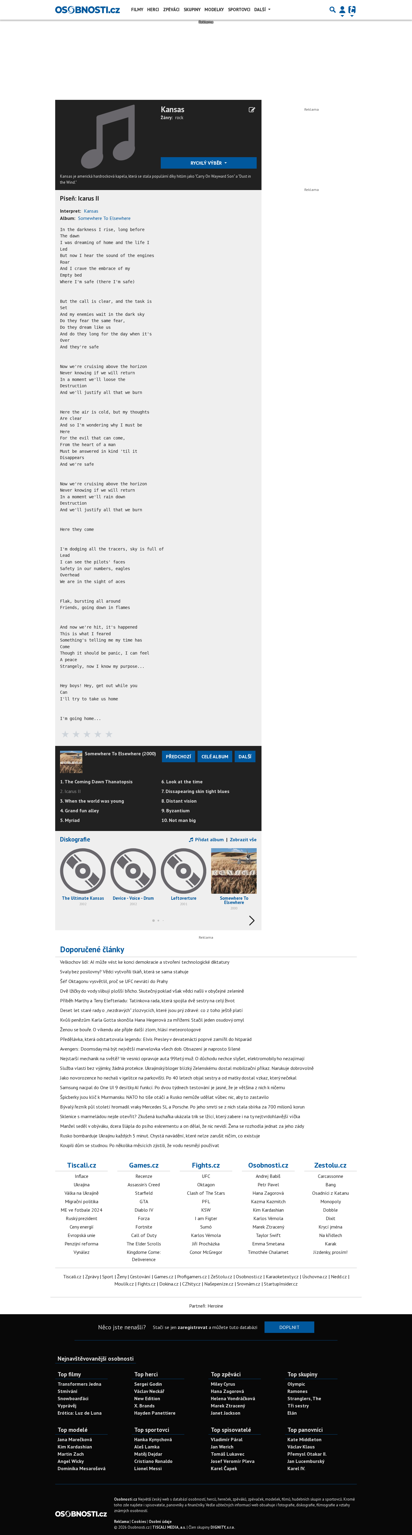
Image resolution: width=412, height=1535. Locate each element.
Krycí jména (330, 1227)
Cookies (139, 1521)
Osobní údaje (160, 1521)
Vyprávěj (67, 1406)
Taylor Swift (268, 1235)
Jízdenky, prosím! (330, 1252)
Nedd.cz (339, 1276)
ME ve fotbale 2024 (81, 1210)
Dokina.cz (169, 1284)
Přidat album (209, 839)
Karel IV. (296, 1468)
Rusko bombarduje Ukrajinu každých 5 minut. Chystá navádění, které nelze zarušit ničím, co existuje (160, 1136)
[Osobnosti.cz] (87, 9)
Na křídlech (330, 1235)
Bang (330, 1184)
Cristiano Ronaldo (153, 1461)
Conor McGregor (206, 1252)
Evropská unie (81, 1235)
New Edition (147, 1398)
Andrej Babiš (268, 1176)
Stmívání (68, 1391)
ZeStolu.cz (221, 1276)
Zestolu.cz (330, 1165)
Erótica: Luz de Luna (80, 1413)
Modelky (214, 9)
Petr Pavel (268, 1184)
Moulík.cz (124, 1284)
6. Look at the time (182, 782)
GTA (144, 1201)
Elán (292, 1413)
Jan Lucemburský (306, 1461)
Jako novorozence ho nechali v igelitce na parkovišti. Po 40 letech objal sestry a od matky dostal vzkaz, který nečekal (178, 1078)
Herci (153, 9)
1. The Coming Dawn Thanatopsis (96, 782)
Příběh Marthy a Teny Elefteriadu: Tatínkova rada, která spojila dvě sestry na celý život (147, 1000)
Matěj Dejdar (148, 1454)
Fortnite (143, 1227)
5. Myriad (70, 820)
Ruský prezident (81, 1218)
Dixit (330, 1218)
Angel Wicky (71, 1461)
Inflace (81, 1176)
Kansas (172, 109)
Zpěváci (171, 9)
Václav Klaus (301, 1447)
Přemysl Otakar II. (307, 1454)
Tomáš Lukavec (227, 1454)
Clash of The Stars (206, 1193)
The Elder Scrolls (143, 1244)
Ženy (121, 1276)
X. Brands (144, 1406)
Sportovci (239, 9)
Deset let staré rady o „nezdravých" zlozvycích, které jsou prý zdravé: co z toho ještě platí (151, 1010)
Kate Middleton (304, 1439)
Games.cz (144, 1165)
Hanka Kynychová (153, 1439)
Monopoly (330, 1201)
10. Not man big (178, 820)
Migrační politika (81, 1201)
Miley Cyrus (223, 1384)
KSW (206, 1210)
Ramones (297, 1391)
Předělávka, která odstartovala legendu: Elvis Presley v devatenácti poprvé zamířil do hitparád (156, 1039)
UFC (206, 1176)
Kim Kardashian (268, 1210)
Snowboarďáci (73, 1398)
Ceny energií (81, 1227)
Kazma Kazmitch (268, 1201)
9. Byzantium (175, 810)
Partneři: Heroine (206, 1306)
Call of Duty (144, 1235)
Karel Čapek (224, 1468)
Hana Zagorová (268, 1193)
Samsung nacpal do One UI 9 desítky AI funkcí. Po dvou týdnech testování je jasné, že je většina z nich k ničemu (172, 1087)
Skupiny (192, 9)
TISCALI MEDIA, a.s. (169, 1527)
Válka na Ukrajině (82, 1193)
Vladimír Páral (226, 1439)
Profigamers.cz (192, 1276)
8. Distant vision (179, 801)
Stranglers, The (304, 1398)
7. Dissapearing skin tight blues (195, 791)
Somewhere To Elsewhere (104, 218)
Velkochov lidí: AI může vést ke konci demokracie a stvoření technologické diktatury (144, 962)
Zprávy (92, 1276)
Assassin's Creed (144, 1184)
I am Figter (206, 1218)
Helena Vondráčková (233, 1398)
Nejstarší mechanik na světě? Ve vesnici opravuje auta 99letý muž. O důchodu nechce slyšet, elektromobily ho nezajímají (182, 1058)
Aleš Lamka (147, 1447)
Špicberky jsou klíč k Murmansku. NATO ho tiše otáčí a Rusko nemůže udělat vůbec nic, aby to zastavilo (164, 1097)
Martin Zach (71, 1454)
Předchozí (178, 756)
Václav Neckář (149, 1391)
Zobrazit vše (243, 839)
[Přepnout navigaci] (342, 9)
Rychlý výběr (207, 163)
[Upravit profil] (252, 110)
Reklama (121, 1521)
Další (260, 9)
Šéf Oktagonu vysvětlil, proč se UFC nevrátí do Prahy (114, 981)
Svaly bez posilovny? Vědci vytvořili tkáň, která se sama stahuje (124, 972)
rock (179, 117)
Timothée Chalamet (268, 1252)
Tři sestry (298, 1406)
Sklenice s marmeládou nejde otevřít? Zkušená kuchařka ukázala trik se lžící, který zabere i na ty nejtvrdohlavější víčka (180, 1116)
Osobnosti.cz (268, 1165)
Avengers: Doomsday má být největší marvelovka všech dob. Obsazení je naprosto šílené (150, 1049)
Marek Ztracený (268, 1227)
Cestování (140, 1276)
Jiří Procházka (206, 1244)
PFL (206, 1201)
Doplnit (289, 1327)
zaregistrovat (193, 1327)
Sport (107, 1276)
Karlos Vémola (206, 1235)
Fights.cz (206, 1165)
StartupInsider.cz (281, 1284)
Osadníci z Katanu (330, 1193)
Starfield (144, 1193)
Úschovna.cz (314, 1276)
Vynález (82, 1252)
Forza (144, 1218)
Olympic (296, 1384)
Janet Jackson (225, 1413)
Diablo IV (144, 1210)
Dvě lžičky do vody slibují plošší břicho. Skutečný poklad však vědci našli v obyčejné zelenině (152, 991)
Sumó (206, 1227)
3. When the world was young (92, 801)
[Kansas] (108, 136)
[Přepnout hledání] (333, 9)
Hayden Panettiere (155, 1413)
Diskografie (75, 839)
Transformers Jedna (79, 1384)
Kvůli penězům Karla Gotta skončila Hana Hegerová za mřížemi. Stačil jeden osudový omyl (152, 1020)
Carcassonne (330, 1176)
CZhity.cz (191, 1284)
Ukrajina (82, 1184)
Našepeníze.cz (218, 1284)
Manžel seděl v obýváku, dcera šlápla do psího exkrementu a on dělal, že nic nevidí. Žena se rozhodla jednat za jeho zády (182, 1126)
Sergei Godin (148, 1384)
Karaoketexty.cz (282, 1276)
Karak (330, 1244)
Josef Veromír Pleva (233, 1461)
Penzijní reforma (81, 1244)
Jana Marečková (75, 1439)
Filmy (137, 9)
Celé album (214, 756)
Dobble (330, 1210)
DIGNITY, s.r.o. (223, 1527)
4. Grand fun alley (79, 810)
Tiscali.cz (81, 1165)
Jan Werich (222, 1447)
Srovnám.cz (248, 1284)
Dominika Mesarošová (82, 1468)
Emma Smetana (268, 1244)
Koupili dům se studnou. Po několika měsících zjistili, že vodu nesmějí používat (139, 1145)
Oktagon (206, 1184)
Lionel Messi (148, 1468)
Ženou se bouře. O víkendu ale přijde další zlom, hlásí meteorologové (130, 1029)
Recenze (143, 1176)
